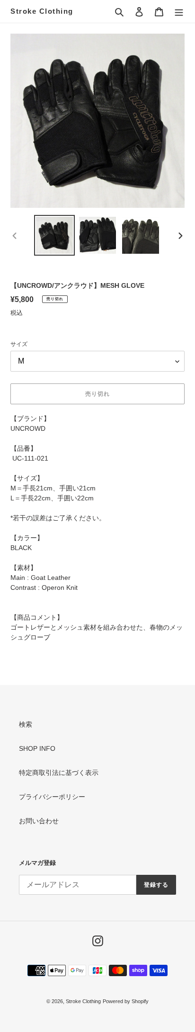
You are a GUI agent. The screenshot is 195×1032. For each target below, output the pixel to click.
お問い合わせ (39, 821)
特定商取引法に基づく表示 (58, 772)
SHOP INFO (37, 748)
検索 (25, 724)
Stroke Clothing (41, 11)
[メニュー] (179, 11)
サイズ (18, 344)
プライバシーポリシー (52, 797)
